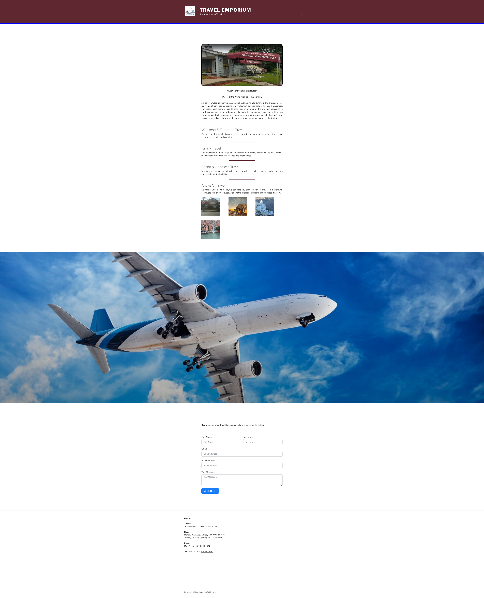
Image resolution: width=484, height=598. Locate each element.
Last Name (248, 437)
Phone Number (208, 460)
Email (204, 449)
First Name (206, 437)
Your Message (208, 472)
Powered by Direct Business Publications (200, 592)
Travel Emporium (225, 10)
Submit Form (210, 491)
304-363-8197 (207, 551)
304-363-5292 (203, 546)
